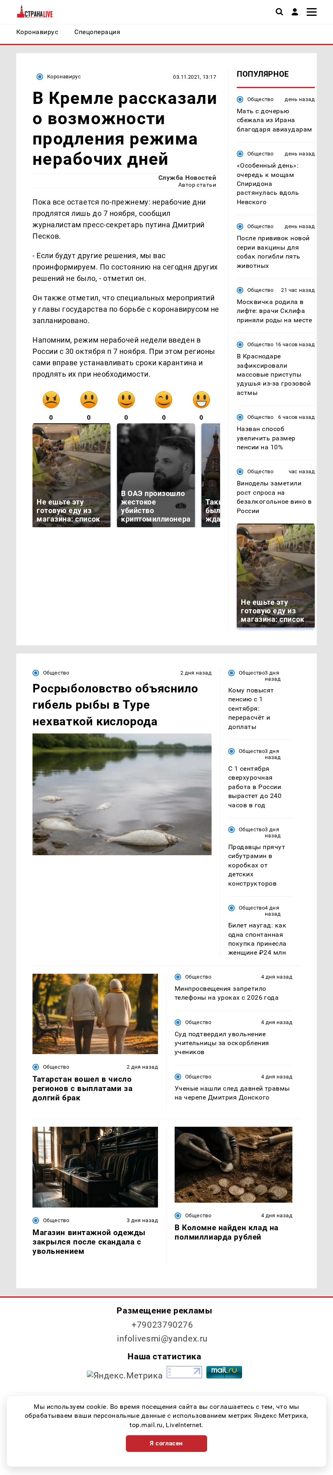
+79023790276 (162, 1325)
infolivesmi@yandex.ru (162, 1338)
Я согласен (166, 1443)
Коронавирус (64, 76)
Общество (260, 99)
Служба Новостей (187, 177)
